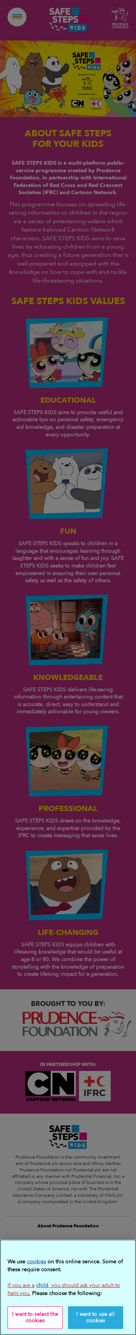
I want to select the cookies (35, 1317)
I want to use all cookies (95, 1317)
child (42, 1285)
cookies (36, 1261)
